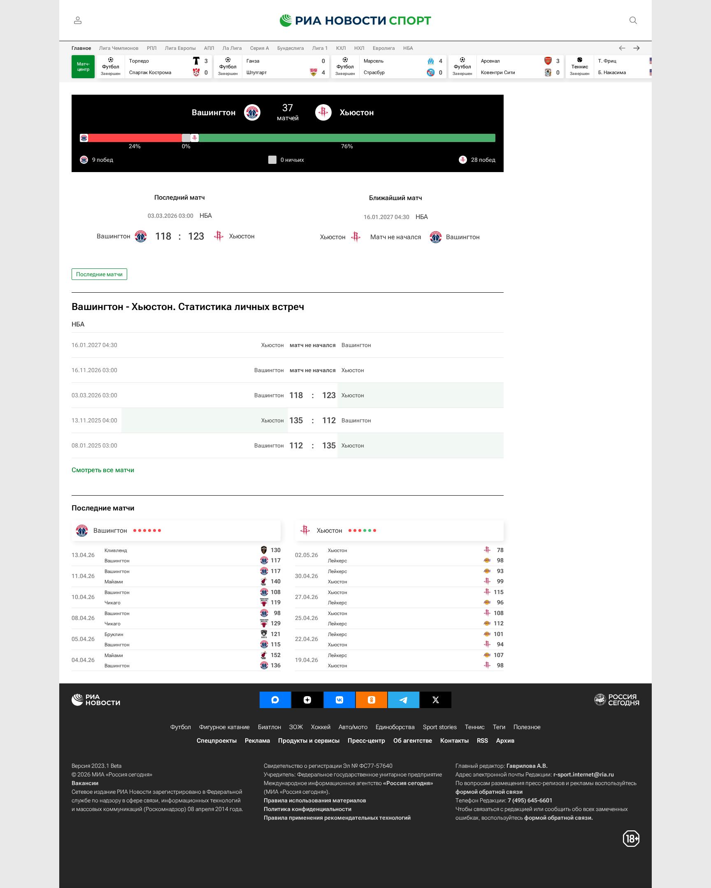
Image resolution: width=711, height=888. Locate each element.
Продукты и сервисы (308, 740)
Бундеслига (290, 48)
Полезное (527, 727)
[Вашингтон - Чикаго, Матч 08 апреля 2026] (144, 530)
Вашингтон (214, 112)
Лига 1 (320, 48)
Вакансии (85, 783)
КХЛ (341, 48)
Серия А (259, 48)
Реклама (257, 740)
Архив (505, 740)
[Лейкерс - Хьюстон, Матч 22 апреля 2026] (354, 530)
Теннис (475, 727)
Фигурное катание (224, 727)
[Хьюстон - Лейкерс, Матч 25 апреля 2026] (359, 530)
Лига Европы (180, 48)
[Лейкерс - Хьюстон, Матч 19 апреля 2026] (350, 530)
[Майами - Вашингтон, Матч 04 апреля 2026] (134, 530)
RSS (482, 740)
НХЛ (359, 48)
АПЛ (209, 48)
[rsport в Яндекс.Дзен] (307, 700)
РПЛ (152, 48)
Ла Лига (232, 48)
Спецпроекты (217, 740)
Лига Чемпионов (119, 48)
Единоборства (395, 727)
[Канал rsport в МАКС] (275, 700)
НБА (408, 48)
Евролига (384, 48)
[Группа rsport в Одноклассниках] (371, 700)
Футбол (180, 727)
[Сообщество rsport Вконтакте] (339, 700)
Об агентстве (412, 740)
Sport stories (440, 727)
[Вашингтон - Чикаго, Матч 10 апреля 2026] (149, 530)
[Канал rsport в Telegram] (403, 700)
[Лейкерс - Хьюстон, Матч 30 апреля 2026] (369, 530)
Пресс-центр (366, 740)
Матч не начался (395, 237)
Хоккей (320, 727)
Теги (499, 727)
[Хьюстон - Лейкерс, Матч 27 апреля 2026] (364, 530)
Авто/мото (353, 727)
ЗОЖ (296, 727)
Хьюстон (357, 112)
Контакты (454, 740)
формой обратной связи (489, 791)
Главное (81, 48)
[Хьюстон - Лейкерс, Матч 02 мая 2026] (374, 530)
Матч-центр (83, 66)
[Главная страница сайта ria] (327, 20)
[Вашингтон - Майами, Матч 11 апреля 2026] (154, 530)
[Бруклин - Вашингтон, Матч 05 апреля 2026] (139, 530)
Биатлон (269, 727)
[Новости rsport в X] (435, 700)
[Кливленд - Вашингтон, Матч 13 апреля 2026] (159, 530)
